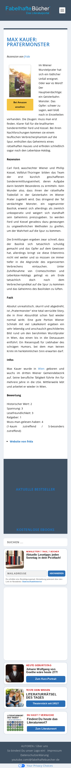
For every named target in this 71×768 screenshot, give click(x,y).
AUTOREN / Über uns (34, 746)
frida (27, 56)
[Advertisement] (35, 622)
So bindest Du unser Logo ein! (26, 750)
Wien (41, 368)
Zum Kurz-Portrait (45, 678)
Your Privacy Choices (40, 765)
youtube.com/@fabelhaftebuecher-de (35, 759)
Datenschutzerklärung (34, 755)
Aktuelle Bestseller (35, 489)
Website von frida (21, 441)
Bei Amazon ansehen (20, 104)
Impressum (54, 750)
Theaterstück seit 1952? (46, 703)
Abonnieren (57, 573)
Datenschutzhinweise (32, 582)
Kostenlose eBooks (35, 529)
